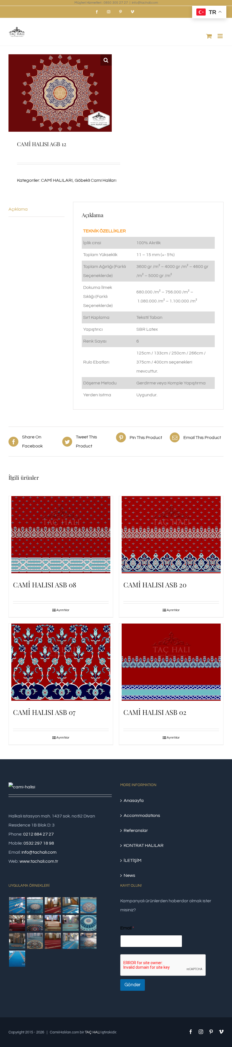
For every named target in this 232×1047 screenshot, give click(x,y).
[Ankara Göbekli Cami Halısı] (16, 941)
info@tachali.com (145, 3)
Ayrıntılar (62, 610)
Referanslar (136, 830)
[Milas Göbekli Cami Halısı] (34, 905)
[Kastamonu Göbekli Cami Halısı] (88, 923)
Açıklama (18, 209)
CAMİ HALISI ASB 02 (154, 712)
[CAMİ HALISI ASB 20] (171, 534)
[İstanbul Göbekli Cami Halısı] (70, 905)
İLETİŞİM (132, 860)
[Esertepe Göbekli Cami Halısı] (34, 941)
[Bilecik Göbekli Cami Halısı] (34, 923)
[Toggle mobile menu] (221, 36)
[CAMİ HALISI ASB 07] (61, 662)
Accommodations (142, 815)
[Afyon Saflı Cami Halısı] (16, 959)
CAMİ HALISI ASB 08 (44, 584)
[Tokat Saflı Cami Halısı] (52, 905)
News (129, 875)
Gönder (132, 984)
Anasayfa (134, 800)
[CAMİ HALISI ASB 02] (171, 662)
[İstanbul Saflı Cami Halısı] (16, 905)
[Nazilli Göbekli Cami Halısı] (88, 941)
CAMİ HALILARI (57, 180)
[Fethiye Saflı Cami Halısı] (52, 923)
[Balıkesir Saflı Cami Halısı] (70, 923)
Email (127, 928)
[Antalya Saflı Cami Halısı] (52, 941)
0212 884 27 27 (38, 834)
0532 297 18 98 (38, 843)
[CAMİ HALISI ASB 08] (61, 534)
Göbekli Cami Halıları (95, 180)
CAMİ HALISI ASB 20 (154, 584)
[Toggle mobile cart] (209, 36)
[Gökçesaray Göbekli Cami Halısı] (88, 905)
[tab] (36, 209)
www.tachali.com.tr (39, 861)
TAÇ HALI (92, 1032)
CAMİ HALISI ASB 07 (44, 712)
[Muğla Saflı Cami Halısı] (70, 941)
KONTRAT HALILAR (144, 845)
